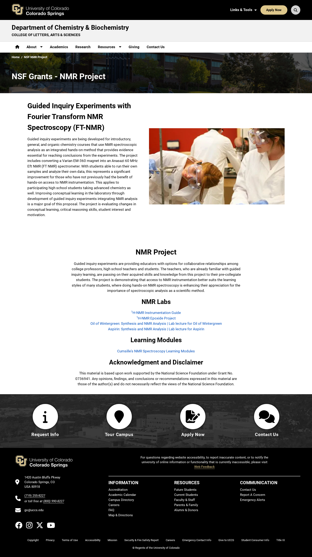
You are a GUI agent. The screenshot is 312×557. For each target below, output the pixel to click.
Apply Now (273, 10)
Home (16, 57)
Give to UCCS (226, 540)
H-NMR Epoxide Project (156, 318)
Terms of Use (70, 540)
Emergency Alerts (252, 500)
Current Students (186, 495)
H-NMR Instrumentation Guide (156, 313)
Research (83, 47)
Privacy (50, 540)
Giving (134, 47)
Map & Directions (120, 515)
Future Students (185, 490)
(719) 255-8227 (34, 496)
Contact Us (156, 47)
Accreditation (118, 490)
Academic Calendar (122, 495)
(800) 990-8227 (53, 501)
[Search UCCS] (295, 10)
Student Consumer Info (255, 540)
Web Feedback (204, 467)
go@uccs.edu (34, 510)
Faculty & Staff (184, 500)
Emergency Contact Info (196, 540)
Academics (59, 47)
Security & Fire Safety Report (141, 540)
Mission (112, 540)
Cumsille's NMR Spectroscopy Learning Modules (156, 351)
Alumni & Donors (186, 510)
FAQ (111, 510)
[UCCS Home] (43, 10)
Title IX (280, 540)
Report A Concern (252, 495)
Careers (113, 505)
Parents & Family (186, 505)
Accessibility (92, 540)
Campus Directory (121, 500)
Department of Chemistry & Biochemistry (70, 27)
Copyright (33, 540)
